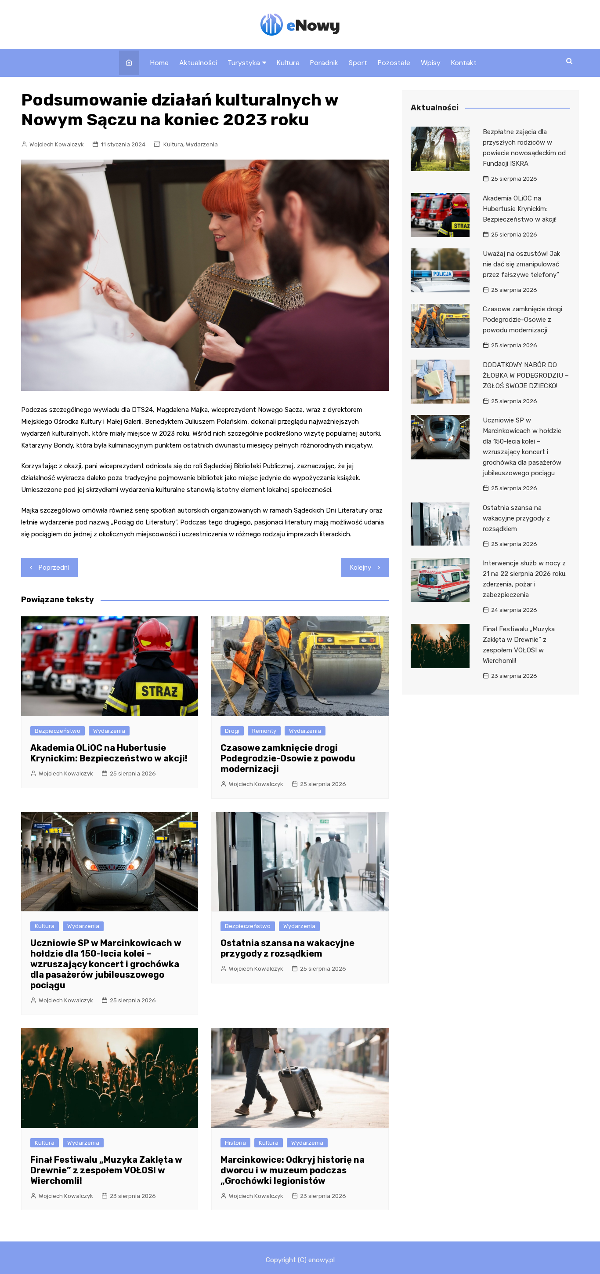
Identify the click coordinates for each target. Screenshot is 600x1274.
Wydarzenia (202, 144)
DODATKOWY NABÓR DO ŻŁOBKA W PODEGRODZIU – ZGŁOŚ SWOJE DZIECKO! (526, 375)
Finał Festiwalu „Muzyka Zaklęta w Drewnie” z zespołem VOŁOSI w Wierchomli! (106, 1170)
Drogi (232, 731)
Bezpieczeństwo (57, 731)
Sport (358, 62)
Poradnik (324, 62)
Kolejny (360, 567)
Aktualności (198, 62)
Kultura (288, 62)
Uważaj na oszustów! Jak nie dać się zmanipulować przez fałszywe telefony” (521, 264)
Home (159, 62)
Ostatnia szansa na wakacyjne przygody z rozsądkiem (287, 948)
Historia (235, 1142)
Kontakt (464, 62)
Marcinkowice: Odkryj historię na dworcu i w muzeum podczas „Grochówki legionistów (292, 1170)
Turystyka (244, 62)
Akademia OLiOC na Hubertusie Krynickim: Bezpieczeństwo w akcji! (109, 753)
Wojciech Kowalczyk (56, 144)
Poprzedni (54, 567)
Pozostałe (394, 62)
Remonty (264, 731)
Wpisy (431, 62)
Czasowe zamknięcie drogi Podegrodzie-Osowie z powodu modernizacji (287, 758)
